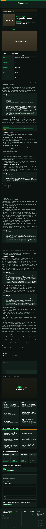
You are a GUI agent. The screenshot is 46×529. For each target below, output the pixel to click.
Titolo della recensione (7, 483)
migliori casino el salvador (23, 0)
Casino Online (39, 521)
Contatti (38, 518)
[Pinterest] (8, 518)
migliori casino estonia (9, 0)
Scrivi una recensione (10, 470)
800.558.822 (12, 11)
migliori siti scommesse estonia (16, 0)
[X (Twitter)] (2, 518)
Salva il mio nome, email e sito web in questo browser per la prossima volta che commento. (17, 502)
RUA (14, 29)
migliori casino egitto (38, 0)
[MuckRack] (7, 518)
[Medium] (5, 518)
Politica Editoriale (39, 517)
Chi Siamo (38, 515)
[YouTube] (4, 518)
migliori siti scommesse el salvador (31, 0)
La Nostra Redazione (39, 516)
